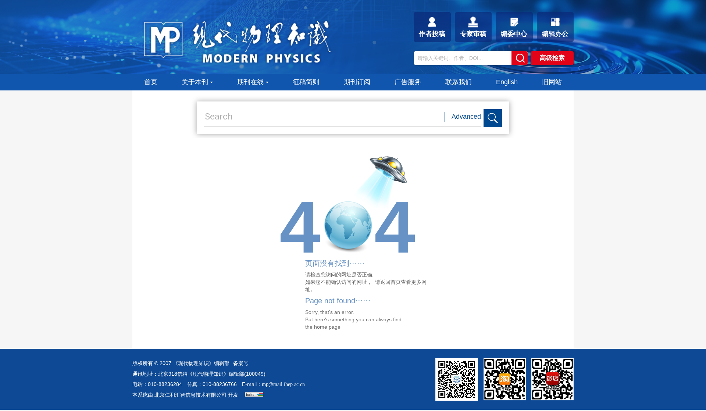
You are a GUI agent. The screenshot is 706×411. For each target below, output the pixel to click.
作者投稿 (432, 33)
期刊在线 (250, 82)
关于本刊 (195, 82)
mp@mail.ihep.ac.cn (283, 384)
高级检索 (552, 57)
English (507, 82)
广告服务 (408, 82)
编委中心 (514, 33)
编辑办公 (555, 33)
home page (327, 327)
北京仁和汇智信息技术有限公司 (190, 395)
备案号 (241, 363)
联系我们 (458, 82)
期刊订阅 (357, 82)
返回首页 (390, 282)
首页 (150, 82)
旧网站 (552, 82)
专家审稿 (473, 33)
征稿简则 (306, 82)
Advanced (466, 116)
